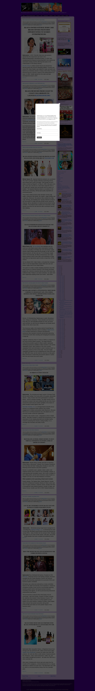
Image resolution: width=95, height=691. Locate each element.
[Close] (59, 104)
